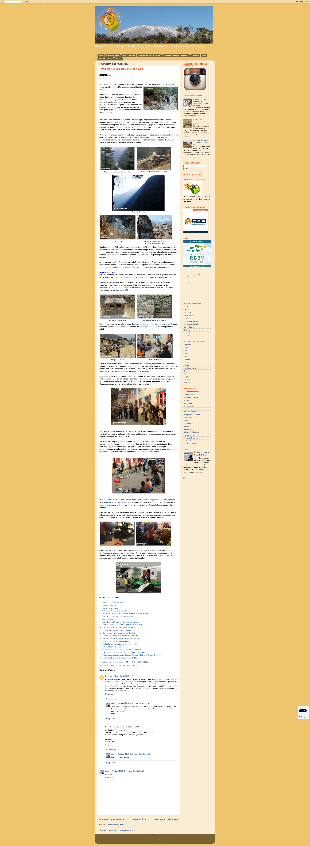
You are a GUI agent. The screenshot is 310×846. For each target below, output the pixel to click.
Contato (118, 59)
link (126, 290)
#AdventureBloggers (191, 391)
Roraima (186, 330)
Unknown (109, 676)
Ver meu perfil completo (192, 472)
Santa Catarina (189, 333)
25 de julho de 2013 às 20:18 (138, 754)
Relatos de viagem (112, 56)
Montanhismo (188, 423)
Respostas (112, 699)
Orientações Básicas (191, 432)
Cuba (185, 353)
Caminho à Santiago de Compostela (176, 56)
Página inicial (139, 819)
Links (204, 56)
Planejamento (188, 435)
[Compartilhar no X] (142, 662)
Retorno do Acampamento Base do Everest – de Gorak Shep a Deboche (132, 655)
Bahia (185, 307)
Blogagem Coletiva (190, 397)
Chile (185, 350)
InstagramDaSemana (191, 415)
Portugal (186, 374)
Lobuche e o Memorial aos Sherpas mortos (120, 644)
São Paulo (187, 336)
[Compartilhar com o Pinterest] (147, 662)
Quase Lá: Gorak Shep (112, 647)
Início (101, 56)
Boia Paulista (110, 727)
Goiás (185, 310)
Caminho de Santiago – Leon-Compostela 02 (201, 142)
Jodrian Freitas (117, 703)
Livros (185, 420)
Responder (109, 694)
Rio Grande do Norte (191, 321)
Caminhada (114, 665)
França (186, 362)
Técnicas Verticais (190, 444)
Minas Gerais (188, 315)
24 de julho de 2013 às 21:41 (125, 676)
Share (301, 716)
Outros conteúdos (129, 56)
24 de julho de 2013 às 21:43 (138, 703)
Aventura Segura (189, 394)
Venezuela (187, 382)
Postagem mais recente (111, 819)
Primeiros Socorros (190, 438)
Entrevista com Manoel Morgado (116, 641)
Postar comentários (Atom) (116, 824)
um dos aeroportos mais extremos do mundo (152, 324)
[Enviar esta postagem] (133, 662)
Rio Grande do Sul (190, 324)
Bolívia (186, 348)
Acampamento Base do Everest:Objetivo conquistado (125, 652)
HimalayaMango (125, 665)
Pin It (109, 76)
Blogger (160, 840)
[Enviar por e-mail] (138, 662)
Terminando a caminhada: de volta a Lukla (120, 658)
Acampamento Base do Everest (149, 56)
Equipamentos (188, 406)
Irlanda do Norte (189, 368)
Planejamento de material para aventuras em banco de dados (201, 102)
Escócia (186, 356)
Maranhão (187, 312)
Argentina (187, 345)
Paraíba (186, 318)
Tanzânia (186, 379)
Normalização (188, 429)
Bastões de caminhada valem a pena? (200, 122)
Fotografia (195, 56)
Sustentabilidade (189, 441)
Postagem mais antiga (166, 819)
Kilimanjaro (187, 418)
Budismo (186, 400)
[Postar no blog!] (140, 662)
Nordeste (186, 426)
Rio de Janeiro (189, 327)
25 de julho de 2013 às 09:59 (128, 727)
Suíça (185, 377)
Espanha (186, 359)
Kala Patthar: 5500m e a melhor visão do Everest (122, 649)
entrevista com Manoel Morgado (118, 502)
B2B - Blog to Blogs (105, 59)
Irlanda (186, 365)
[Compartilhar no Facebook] (144, 662)
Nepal (135, 665)
